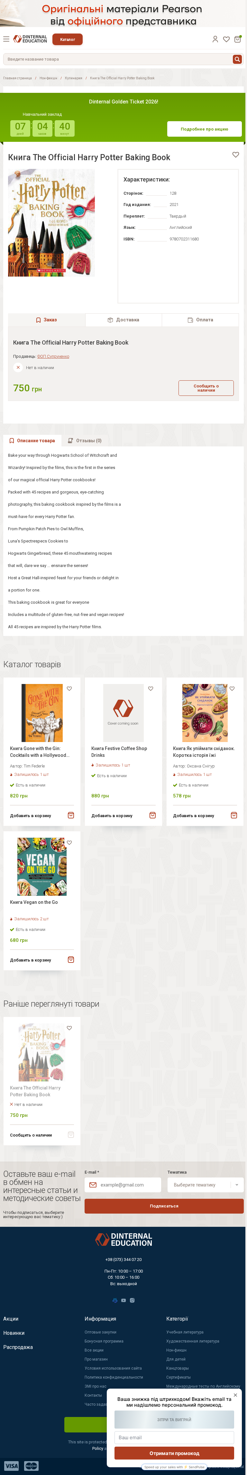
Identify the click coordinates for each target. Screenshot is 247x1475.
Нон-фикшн (48, 78)
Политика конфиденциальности (114, 1377)
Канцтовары (177, 1368)
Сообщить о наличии (206, 388)
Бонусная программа (104, 1341)
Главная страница (17, 78)
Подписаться (164, 1206)
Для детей (176, 1359)
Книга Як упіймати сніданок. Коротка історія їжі (204, 752)
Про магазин (96, 1359)
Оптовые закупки (100, 1332)
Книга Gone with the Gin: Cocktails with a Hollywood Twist (38, 753)
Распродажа (18, 1347)
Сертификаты (178, 1377)
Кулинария (73, 78)
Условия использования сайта (113, 1368)
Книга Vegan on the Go (34, 902)
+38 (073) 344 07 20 (123, 1259)
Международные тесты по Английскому (203, 1386)
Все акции (94, 1350)
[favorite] (236, 154)
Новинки (13, 1333)
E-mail (92, 1172)
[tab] (123, 320)
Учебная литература (185, 1332)
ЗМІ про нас (95, 1386)
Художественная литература (192, 1341)
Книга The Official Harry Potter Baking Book (35, 1091)
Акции (10, 1319)
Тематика (177, 1172)
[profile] (215, 39)
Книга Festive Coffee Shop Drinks (119, 752)
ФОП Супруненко (53, 356)
